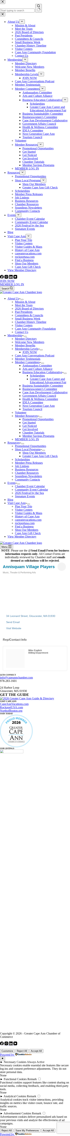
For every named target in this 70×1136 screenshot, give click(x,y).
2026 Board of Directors (29, 308)
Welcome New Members (29, 342)
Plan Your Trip (23, 506)
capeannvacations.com (28, 519)
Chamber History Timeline (30, 322)
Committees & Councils (29, 315)
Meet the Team (23, 305)
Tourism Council (32, 409)
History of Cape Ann (27, 516)
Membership (14, 335)
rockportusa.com (25, 523)
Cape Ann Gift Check (28, 533)
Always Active (35, 1062)
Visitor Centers (23, 325)
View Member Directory (21, 536)
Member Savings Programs (38, 436)
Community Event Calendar (31, 489)
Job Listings (22, 466)
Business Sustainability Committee (42, 385)
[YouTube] (15, 277)
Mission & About (25, 301)
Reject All (22, 1051)
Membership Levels (26, 348)
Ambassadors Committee (37, 365)
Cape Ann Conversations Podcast (34, 355)
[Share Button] (61, 567)
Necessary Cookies (15, 1062)
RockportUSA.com (11, 707)
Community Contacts (27, 479)
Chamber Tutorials (33, 432)
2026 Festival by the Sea (29, 493)
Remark (32, 1079)
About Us (13, 298)
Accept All (36, 1051)
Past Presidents (23, 311)
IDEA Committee (32, 402)
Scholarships (37, 375)
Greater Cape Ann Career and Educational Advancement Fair (48, 380)
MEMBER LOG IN (12, 284)
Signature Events (25, 496)
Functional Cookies (15, 1079)
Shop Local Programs (28, 449)
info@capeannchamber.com (16, 677)
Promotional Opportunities (38, 419)
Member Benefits (25, 345)
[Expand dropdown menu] (22, 299)
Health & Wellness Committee (40, 399)
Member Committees (27, 362)
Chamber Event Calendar (30, 486)
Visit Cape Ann (16, 503)
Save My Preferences (27, 1130)
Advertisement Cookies (17, 1113)
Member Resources (26, 415)
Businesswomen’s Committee (39, 389)
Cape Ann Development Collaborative (45, 392)
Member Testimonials (27, 358)
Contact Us (21, 332)
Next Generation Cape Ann (38, 405)
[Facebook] (2, 277)
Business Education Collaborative (42, 372)
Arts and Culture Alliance (37, 368)
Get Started (29, 422)
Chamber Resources (27, 472)
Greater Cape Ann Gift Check (40, 456)
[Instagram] (6, 277)
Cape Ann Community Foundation (35, 328)
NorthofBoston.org (11, 710)
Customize (7, 1051)
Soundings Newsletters (28, 476)
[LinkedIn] (11, 277)
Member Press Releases (29, 462)
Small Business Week (27, 318)
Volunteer (20, 412)
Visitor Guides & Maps (28, 513)
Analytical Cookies (15, 1096)
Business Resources (26, 469)
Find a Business (24, 526)
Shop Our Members (34, 452)
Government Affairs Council (39, 395)
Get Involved (30, 429)
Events (11, 482)
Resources (13, 442)
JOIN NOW (7, 281)
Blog (10, 499)
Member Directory (26, 338)
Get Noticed (29, 425)
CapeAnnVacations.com (14, 704)
